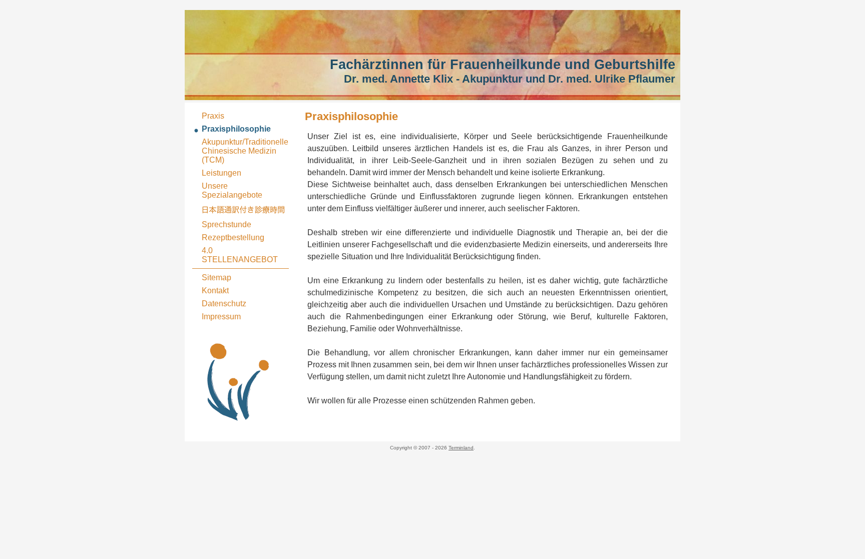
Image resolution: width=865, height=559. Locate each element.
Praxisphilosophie (236, 129)
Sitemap (216, 277)
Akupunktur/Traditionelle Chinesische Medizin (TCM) (245, 151)
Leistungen (221, 173)
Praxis (213, 116)
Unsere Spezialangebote (232, 190)
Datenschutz (224, 303)
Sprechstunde (226, 224)
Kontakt (215, 290)
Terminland (461, 447)
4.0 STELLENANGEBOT (240, 255)
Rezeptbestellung (233, 237)
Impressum (221, 316)
